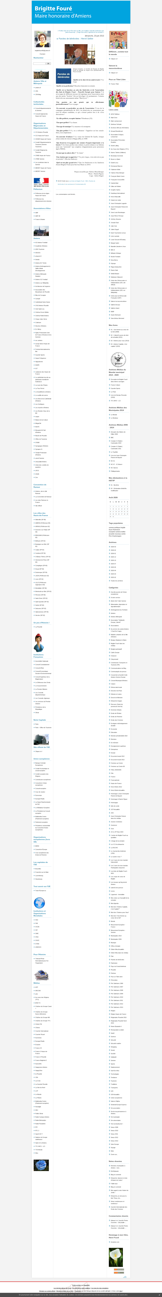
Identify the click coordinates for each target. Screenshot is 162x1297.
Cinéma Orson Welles (42, 312)
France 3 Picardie (40, 1057)
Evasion (37, 1044)
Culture (113, 684)
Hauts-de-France (116, 783)
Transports (114, 1087)
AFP (36, 987)
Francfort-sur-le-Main (41, 872)
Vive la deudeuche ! (117, 1124)
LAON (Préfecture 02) (42, 575)
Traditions (114, 1084)
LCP (36, 1091)
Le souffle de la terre (41, 395)
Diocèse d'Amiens (40, 326)
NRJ (36, 1110)
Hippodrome (39, 361)
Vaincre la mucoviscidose (118, 301)
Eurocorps (38, 795)
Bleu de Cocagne (40, 295)
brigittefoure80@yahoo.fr (42, 50)
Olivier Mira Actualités (117, 949)
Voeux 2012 (114, 1137)
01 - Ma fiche (115, 485)
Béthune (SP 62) (40, 541)
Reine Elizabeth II (116, 1026)
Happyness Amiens (41, 1067)
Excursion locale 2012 (117, 756)
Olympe (113, 263)
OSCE (37, 940)
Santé (112, 1033)
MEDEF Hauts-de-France (43, 168)
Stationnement (115, 1067)
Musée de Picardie (41, 435)
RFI (36, 1127)
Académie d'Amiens (41, 246)
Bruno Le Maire (115, 159)
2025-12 (113, 557)
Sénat (37, 712)
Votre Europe (115, 1144)
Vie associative (115, 1108)
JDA (36, 91)
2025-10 (113, 560)
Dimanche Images (116, 701)
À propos (42, 54)
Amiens (113, 613)
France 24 (38, 1048)
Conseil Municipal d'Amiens (119, 680)
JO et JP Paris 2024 (117, 832)
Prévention (114, 980)
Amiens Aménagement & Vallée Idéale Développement (42, 268)
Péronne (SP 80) (40, 595)
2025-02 (113, 577)
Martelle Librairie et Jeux (118, 246)
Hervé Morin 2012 (116, 787)
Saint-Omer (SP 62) (41, 598)
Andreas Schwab (116, 124)
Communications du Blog (118, 668)
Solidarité (113, 1057)
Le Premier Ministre (41, 689)
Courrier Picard (40, 1034)
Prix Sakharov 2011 (117, 1000)
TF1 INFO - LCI (40, 1146)
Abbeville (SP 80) (40, 519)
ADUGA (37, 252)
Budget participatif (116, 649)
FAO (36, 920)
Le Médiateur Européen (42, 807)
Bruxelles (38, 868)
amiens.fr (38, 87)
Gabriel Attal (114, 183)
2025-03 (113, 574)
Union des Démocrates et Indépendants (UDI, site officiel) (119, 283)
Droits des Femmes (117, 720)
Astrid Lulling (115, 145)
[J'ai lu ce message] (159, 1295)
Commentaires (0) (80, 184)
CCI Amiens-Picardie (41, 132)
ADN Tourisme (39, 249)
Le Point (113, 392)
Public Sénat (39, 1113)
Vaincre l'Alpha (115, 1101)
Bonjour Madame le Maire (118, 640)
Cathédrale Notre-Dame (42, 302)
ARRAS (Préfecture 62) (42, 526)
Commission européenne (43, 779)
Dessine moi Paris (116, 690)
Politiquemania (115, 471)
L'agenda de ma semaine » (95, 32)
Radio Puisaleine (40, 1123)
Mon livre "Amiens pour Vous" (120, 912)
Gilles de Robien (116, 186)
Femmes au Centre (117, 763)
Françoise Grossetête (117, 179)
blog (121, 1291)
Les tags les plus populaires (99, 1288)
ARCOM (37, 990)
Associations (115, 625)
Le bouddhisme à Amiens (43, 392)
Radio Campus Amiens (42, 1117)
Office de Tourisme (41, 439)
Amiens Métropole (116, 616)
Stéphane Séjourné (117, 277)
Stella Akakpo (115, 273)
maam (37, 416)
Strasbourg (38, 879)
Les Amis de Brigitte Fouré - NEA (78, 181)
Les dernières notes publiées (81, 1288)
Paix (112, 956)
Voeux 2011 (114, 1134)
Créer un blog (76, 1285)
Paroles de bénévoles (117, 959)
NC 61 (113, 461)
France (113, 776)
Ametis (37, 259)
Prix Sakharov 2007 (117, 987)
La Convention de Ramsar (43, 496)
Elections (113, 739)
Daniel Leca (114, 162)
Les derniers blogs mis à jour (62, 1288)
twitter (123, 532)
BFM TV (37, 1003)
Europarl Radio (39, 799)
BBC (112, 437)
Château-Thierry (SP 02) (42, 556)
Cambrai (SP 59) (40, 553)
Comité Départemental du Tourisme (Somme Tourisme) (43, 144)
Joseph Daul (115, 222)
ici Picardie (38, 1074)
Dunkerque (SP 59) (41, 572)
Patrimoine (114, 963)
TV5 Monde (38, 1149)
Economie (114, 729)
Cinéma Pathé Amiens (42, 315)
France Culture (115, 385)
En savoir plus (122, 1295)
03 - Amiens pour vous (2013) (120, 340)
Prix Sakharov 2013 (117, 1007)
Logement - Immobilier (117, 894)
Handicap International (118, 193)
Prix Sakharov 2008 (117, 990)
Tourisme (114, 1081)
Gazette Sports (40, 355)
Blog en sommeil (116, 1174)
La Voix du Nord (40, 1087)
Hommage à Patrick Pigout (119, 799)
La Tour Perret (39, 388)
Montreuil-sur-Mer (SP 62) (43, 591)
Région (113, 1010)
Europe (113, 753)
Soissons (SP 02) (40, 608)
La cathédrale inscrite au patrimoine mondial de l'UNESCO (42, 379)
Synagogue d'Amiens (41, 446)
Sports (113, 1064)
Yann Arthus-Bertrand (117, 318)
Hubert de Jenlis (116, 200)
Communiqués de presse (118, 671)
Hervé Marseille (115, 196)
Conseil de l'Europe (41, 849)
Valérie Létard (115, 308)
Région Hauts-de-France (118, 1014)
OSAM (37, 442)
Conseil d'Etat (39, 668)
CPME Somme (39, 159)
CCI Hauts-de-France (42, 135)
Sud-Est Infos (115, 1070)
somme (111, 527)
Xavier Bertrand (115, 315)
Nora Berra (114, 260)
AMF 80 (37, 216)
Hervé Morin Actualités (118, 790)
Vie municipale (115, 1117)
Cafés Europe (115, 652)
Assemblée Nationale (41, 661)
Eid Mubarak (115, 1171)
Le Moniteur (114, 418)
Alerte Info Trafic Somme (118, 601)
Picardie (113, 970)
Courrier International (41, 1031)
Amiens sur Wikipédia (41, 283)
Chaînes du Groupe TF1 (42, 1020)
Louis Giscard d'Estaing (118, 239)
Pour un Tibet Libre (117, 976)
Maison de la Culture (41, 420)
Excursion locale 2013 (117, 759)
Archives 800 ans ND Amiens (120, 127)
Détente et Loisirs (116, 694)
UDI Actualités (115, 1094)
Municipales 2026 (116, 939)
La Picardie (38, 627)
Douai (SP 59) (39, 569)
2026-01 (113, 553)
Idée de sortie (115, 806)
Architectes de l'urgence (42, 286)
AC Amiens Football (41, 242)
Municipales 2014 (116, 936)
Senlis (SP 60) (39, 605)
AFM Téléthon (115, 114)
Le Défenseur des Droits (42, 682)
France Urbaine (40, 219)
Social (113, 1050)
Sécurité (113, 1040)
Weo (36, 1153)
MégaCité (38, 423)
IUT (36, 368)
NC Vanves (114, 468)
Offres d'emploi (115, 946)
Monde (113, 921)
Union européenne (116, 1098)
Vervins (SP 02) (40, 615)
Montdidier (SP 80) (41, 588)
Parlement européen (41, 822)
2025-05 (113, 567)
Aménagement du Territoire (119, 610)
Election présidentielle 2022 (119, 736)
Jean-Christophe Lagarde (119, 203)
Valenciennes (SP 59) (41, 612)
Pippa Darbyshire (116, 267)
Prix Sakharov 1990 (117, 983)
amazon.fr (38, 256)
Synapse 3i (38, 449)
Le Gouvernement (40, 686)
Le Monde (38, 1094)
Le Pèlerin (38, 1098)
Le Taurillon (114, 452)
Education (114, 732)
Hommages (114, 802)
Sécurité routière (116, 1043)
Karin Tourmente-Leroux (118, 233)
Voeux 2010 (114, 1130)
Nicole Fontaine (115, 256)
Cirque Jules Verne (41, 319)
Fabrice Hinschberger (117, 173)
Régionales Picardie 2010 (118, 1017)
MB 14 (113, 250)
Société (113, 1053)
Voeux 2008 (114, 1127)
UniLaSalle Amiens (41, 461)
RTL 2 (37, 1130)
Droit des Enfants (116, 710)
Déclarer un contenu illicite (47, 1291)
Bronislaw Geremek (117, 156)
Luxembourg (39, 875)
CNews (37, 1027)
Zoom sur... (114, 1154)
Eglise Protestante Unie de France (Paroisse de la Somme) (43, 335)
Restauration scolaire (117, 1030)
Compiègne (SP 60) (41, 565)
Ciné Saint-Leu (39, 309)
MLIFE (37, 427)
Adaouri (113, 1220)
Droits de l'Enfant (116, 713)
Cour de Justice (40, 792)
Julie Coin (114, 226)
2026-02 (113, 550)
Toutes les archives (117, 581)
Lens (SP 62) (39, 579)
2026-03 (113, 546)
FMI (36, 923)
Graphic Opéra (115, 190)
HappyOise (38, 1070)
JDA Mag (38, 94)
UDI (112, 1091)
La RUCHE (114, 847)
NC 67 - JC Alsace (116, 464)
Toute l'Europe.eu (40, 890)
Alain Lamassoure (116, 121)
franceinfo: (38, 1064)
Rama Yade (114, 270)
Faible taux (114, 1183)
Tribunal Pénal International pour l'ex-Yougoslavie (42, 961)
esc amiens (38, 340)
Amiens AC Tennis (40, 263)
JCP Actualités (115, 809)
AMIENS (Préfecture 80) (42, 523)
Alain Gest (114, 117)
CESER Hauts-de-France (43, 139)
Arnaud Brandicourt (117, 131)
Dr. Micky (38, 329)
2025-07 (113, 564)
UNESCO (38, 947)
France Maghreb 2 (41, 1060)
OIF (36, 930)
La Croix (37, 1081)
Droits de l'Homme (116, 716)
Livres (113, 891)
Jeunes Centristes (116, 822)
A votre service (115, 597)
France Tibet (115, 84)
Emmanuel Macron (116, 166)
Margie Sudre (115, 243)
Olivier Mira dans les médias (119, 953)
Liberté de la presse (117, 887)
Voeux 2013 (114, 1141)
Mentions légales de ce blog (64, 1291)
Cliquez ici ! (38, 751)
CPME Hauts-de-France (42, 155)
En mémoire (114, 742)
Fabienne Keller (115, 169)
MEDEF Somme (40, 171)
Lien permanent (69, 184)
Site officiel (38, 505)
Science (113, 1036)
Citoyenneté (114, 659)
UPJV (37, 470)
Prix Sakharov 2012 (117, 1004)
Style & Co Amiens (41, 1143)
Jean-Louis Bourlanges (118, 212)
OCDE (37, 927)
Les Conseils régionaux (42, 698)
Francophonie (115, 780)
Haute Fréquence (40, 358)
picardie (111, 534)
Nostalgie (38, 1106)
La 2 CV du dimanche (117, 844)
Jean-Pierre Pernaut (117, 216)
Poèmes (113, 973)
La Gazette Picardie (41, 1084)
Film (112, 773)
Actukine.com (115, 1242)
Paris (36, 724)
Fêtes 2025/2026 (116, 770)
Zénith (37, 474)
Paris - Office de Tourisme (43, 727)
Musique (113, 942)
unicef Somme (39, 458)
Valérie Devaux (115, 304)
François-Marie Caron (117, 176)
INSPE (37, 365)
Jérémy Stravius (116, 219)
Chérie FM (38, 1024)
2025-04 (113, 570)
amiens (118, 532)
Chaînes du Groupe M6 (42, 1017)
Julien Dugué (115, 229)
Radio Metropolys (40, 1120)
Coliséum (38, 322)
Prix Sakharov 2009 (117, 993)
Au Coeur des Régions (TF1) (120, 149)
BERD (37, 846)
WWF (112, 311)
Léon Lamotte (115, 236)
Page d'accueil (81, 32)
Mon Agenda (114, 903)
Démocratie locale (116, 687)
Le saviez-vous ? (116, 856)
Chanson (113, 656)
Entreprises (114, 749)
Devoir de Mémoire (117, 697)
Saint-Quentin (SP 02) (42, 601)
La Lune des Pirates (41, 385)
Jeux (112, 828)
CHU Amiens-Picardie (42, 305)
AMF (36, 212)
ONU (36, 937)
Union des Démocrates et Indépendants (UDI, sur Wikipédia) (119, 290)
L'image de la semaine (117, 841)
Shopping (114, 1047)
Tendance (114, 1077)
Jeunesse (114, 825)
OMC (37, 933)
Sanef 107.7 (39, 1134)
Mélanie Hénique (116, 253)
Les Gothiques (39, 404)
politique (117, 527)
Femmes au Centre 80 (118, 766)
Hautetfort (87, 1285)
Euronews (38, 1037)
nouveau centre (120, 534)
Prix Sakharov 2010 (117, 997)
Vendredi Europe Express (119, 1104)
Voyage (113, 1147)
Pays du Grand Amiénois (118, 966)
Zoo (36, 477)
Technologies (115, 1074)
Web (112, 1151)
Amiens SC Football (41, 279)
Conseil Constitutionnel (42, 664)
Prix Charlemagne (115, 536)
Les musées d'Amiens (42, 407)
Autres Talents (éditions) (118, 152)
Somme (113, 1060)
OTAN (37, 944)
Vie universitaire (116, 1120)
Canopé (37, 298)
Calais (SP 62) (39, 550)
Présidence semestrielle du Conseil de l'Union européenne (42, 828)
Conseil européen (40, 788)
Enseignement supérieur (118, 746)
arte (36, 994)
